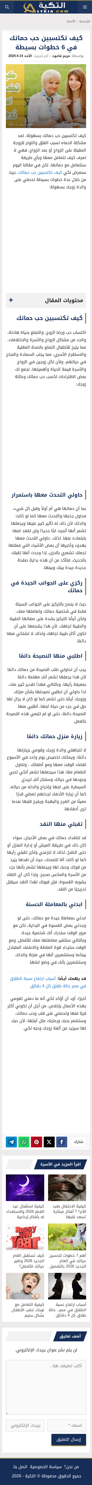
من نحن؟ (71, 1467)
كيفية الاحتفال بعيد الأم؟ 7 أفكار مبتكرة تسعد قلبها (69, 1211)
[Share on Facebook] (61, 1142)
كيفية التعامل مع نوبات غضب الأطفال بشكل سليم (28, 1310)
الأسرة (71, 21)
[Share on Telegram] (11, 1142)
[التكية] (46, 7)
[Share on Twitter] (49, 1142)
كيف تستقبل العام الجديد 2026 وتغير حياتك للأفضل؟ (28, 1261)
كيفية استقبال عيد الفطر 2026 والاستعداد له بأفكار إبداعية (25, 1211)
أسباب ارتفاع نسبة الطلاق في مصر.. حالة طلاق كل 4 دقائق (67, 1310)
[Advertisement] (46, 243)
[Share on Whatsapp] (23, 1142)
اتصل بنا (20, 1467)
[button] (7, 7)
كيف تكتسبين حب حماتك (40, 172)
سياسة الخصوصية (46, 1467)
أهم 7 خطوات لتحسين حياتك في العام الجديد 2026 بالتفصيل (67, 1261)
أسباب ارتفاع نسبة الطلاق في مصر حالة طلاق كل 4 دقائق (48, 982)
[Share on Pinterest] (36, 1142)
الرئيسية (84, 21)
